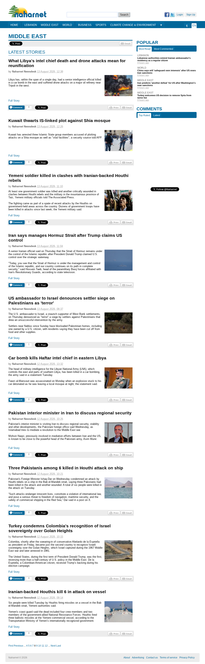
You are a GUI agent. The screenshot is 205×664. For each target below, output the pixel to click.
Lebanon (30, 24)
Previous (18, 645)
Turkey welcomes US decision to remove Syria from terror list (164, 96)
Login (180, 14)
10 (39, 645)
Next (53, 645)
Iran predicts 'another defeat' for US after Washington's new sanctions (166, 84)
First (10, 645)
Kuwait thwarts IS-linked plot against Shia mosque (59, 120)
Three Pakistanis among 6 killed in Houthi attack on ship (65, 468)
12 (46, 645)
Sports (100, 24)
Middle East (49, 24)
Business (84, 24)
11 (43, 645)
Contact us (152, 657)
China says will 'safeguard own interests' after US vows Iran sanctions (166, 71)
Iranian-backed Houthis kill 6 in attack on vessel (57, 591)
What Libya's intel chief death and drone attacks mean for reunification (67, 63)
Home (14, 24)
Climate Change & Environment (133, 24)
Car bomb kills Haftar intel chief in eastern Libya (57, 358)
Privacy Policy (187, 657)
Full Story (14, 100)
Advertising (138, 657)
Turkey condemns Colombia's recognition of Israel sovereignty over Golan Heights (59, 528)
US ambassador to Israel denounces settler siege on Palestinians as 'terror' (61, 300)
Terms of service (168, 657)
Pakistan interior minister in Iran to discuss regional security (70, 413)
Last (58, 645)
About (127, 657)
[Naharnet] (27, 11)
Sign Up (190, 14)
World (67, 24)
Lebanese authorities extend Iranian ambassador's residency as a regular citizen (164, 59)
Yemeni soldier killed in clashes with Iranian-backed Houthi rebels (68, 178)
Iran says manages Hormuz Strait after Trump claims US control (65, 237)
